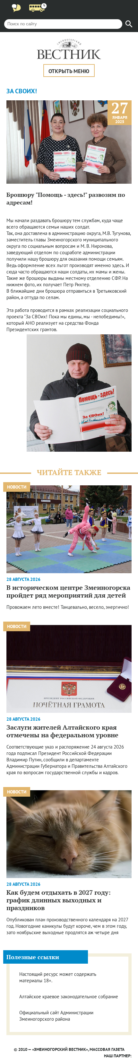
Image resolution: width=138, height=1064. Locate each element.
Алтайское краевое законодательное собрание (68, 996)
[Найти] (129, 24)
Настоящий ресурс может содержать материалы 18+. (57, 977)
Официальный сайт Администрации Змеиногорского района (56, 1016)
